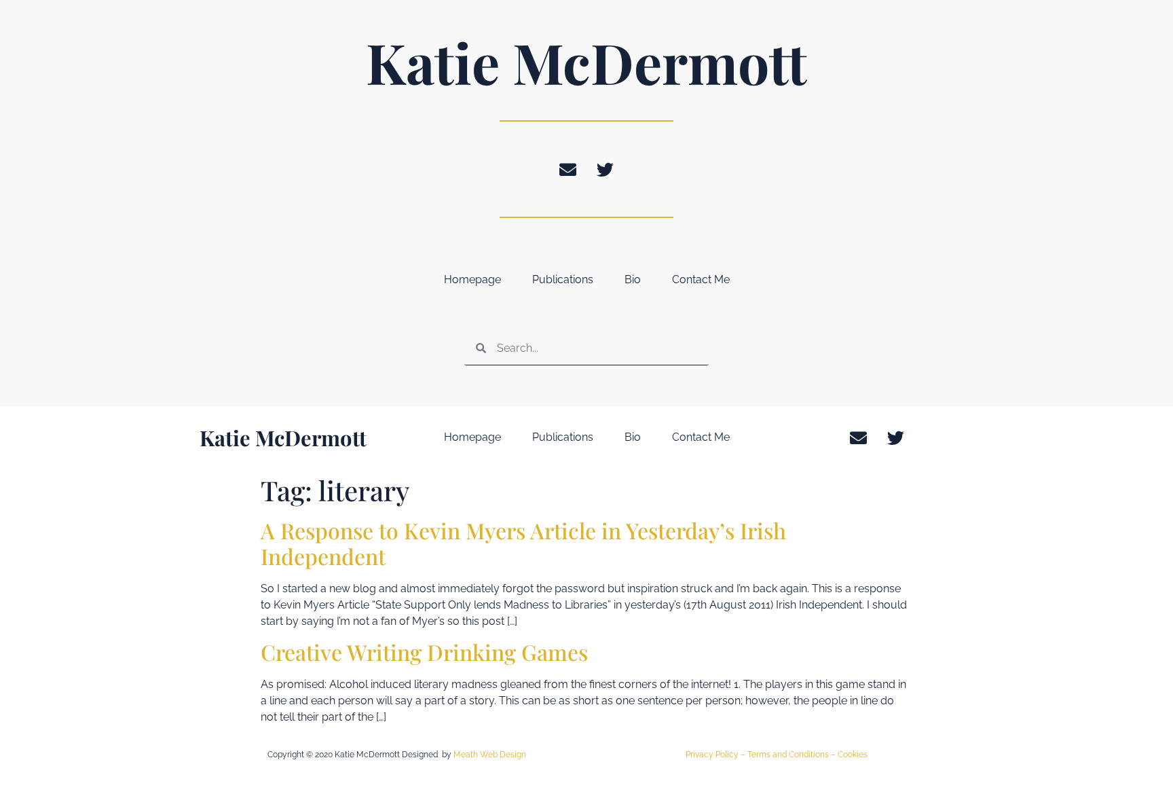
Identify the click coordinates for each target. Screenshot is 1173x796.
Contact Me (701, 279)
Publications (562, 279)
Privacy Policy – (716, 754)
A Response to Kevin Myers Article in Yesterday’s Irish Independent (523, 543)
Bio (633, 279)
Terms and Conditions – (792, 754)
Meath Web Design (489, 754)
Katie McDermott (586, 61)
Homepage (472, 279)
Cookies (853, 754)
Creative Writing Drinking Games (424, 651)
